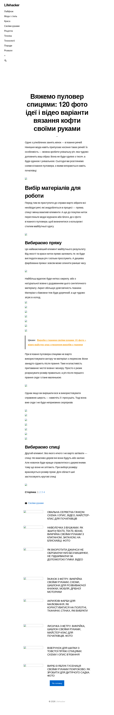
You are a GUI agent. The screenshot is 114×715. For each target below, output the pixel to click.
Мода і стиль (10, 16)
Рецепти (8, 31)
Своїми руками (12, 26)
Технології (9, 40)
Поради (8, 45)
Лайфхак (8, 11)
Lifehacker (60, 701)
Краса (7, 21)
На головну (57, 683)
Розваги (8, 50)
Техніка (8, 35)
